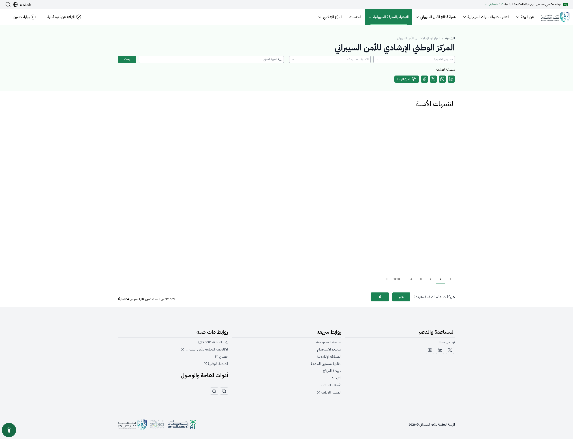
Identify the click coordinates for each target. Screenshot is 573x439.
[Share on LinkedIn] (451, 79)
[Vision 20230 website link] (157, 424)
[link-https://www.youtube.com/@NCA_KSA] (430, 350)
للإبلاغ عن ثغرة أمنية (61, 17)
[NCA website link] (132, 424)
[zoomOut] (214, 391)
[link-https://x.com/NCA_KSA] (450, 350)
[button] (22, 4)
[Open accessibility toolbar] (9, 430)
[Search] (8, 4)
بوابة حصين (21, 17)
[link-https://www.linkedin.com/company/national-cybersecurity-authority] (440, 350)
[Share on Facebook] (424, 79)
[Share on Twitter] (433, 79)
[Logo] (555, 17)
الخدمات (355, 17)
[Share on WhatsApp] (442, 79)
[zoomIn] (224, 391)
